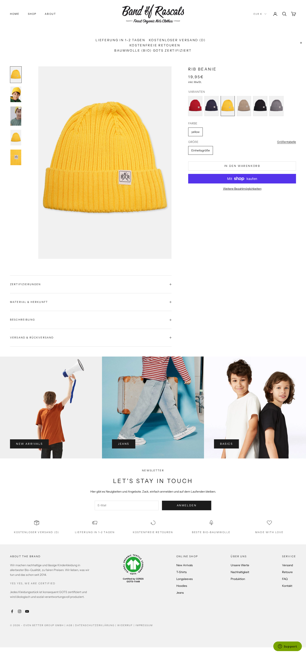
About (50, 13)
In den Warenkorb (242, 165)
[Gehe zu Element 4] (16, 137)
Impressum (144, 625)
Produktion (238, 579)
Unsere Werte (240, 565)
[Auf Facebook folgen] (12, 611)
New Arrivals (29, 443)
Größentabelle (286, 142)
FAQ (285, 579)
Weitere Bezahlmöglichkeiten (242, 189)
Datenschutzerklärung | (96, 625)
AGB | (70, 625)
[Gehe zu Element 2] (16, 94)
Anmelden (187, 505)
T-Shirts (181, 572)
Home (15, 13)
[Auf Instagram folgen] (19, 611)
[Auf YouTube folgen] (27, 611)
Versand (287, 565)
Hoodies (181, 586)
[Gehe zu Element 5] (16, 157)
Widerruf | (126, 625)
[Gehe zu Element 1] (16, 74)
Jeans (123, 443)
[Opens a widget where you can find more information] (287, 647)
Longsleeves (184, 579)
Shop (32, 13)
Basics (226, 443)
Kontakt (287, 586)
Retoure (287, 572)
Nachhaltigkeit (240, 572)
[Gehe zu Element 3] (16, 116)
